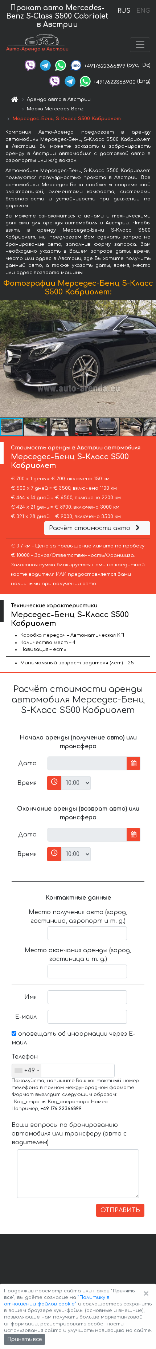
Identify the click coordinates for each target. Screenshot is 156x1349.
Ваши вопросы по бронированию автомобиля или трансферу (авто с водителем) (69, 1134)
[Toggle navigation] (140, 44)
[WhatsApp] (60, 65)
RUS (124, 11)
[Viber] (30, 65)
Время (27, 783)
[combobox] (26, 1070)
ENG (142, 11)
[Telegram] (45, 65)
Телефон (25, 1056)
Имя (30, 997)
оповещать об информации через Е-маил (73, 1038)
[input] (87, 763)
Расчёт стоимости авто (90, 528)
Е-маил (26, 1017)
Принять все (24, 1339)
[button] (36, 426)
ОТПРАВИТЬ (120, 1210)
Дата (27, 763)
